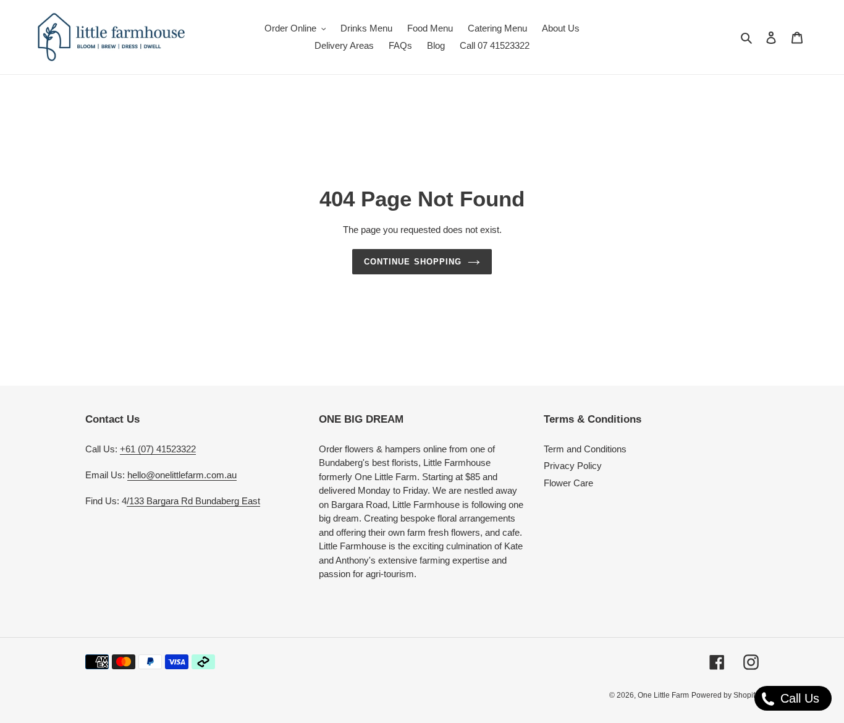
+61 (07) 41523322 (158, 449)
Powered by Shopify (725, 695)
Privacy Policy (573, 465)
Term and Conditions (585, 449)
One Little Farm (663, 695)
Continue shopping (413, 261)
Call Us (798, 698)
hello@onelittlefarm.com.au (182, 475)
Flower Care (568, 483)
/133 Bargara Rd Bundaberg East (193, 501)
